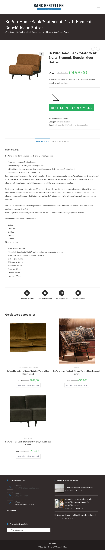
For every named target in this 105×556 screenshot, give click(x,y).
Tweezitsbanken (33, 367)
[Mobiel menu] (98, 7)
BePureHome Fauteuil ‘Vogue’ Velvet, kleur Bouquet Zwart (76, 372)
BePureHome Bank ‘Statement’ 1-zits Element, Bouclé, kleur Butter (43, 32)
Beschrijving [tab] (42, 142)
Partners (52, 543)
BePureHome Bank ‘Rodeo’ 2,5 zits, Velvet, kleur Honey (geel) (28, 372)
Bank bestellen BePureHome (64, 125)
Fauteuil (76, 367)
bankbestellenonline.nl (24, 504)
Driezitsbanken (23, 367)
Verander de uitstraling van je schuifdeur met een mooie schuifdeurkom (78, 502)
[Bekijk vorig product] (93, 49)
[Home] (6, 32)
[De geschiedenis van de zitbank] (59, 488)
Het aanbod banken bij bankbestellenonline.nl (75, 515)
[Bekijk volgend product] (98, 49)
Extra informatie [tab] (60, 142)
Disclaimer (11, 510)
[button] (41, 54)
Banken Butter (82, 125)
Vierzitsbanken (64, 122)
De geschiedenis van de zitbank (79, 487)
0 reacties (78, 490)
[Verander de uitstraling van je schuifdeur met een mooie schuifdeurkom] (59, 503)
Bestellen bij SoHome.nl (71, 107)
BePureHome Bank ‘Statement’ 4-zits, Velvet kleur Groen (28, 443)
